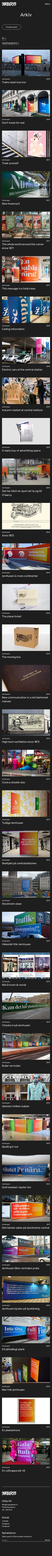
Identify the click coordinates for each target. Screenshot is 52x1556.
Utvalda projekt (11, 27)
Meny (47, 4)
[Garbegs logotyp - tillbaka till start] (9, 3)
